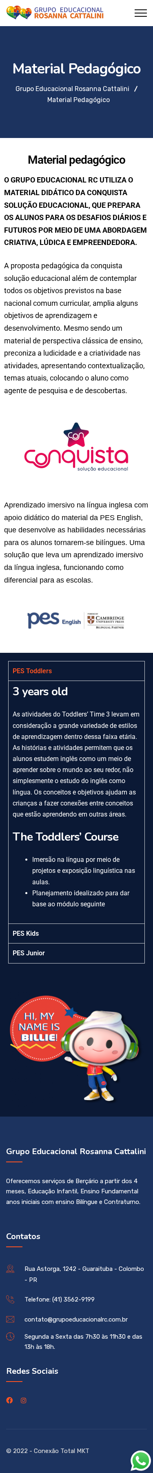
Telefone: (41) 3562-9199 (59, 1299)
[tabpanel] (76, 802)
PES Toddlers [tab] (32, 671)
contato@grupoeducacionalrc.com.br (76, 1319)
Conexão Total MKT (61, 1451)
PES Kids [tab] (26, 933)
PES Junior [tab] (29, 953)
